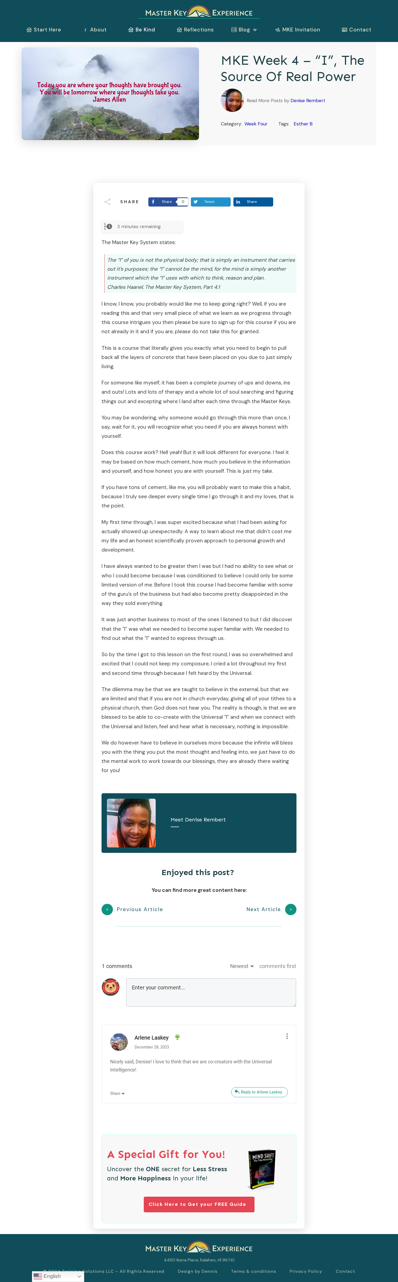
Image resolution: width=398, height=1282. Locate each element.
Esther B (303, 124)
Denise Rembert (308, 100)
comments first (277, 966)
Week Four (255, 124)
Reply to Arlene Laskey (261, 1092)
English (51, 1276)
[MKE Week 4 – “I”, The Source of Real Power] (110, 93)
